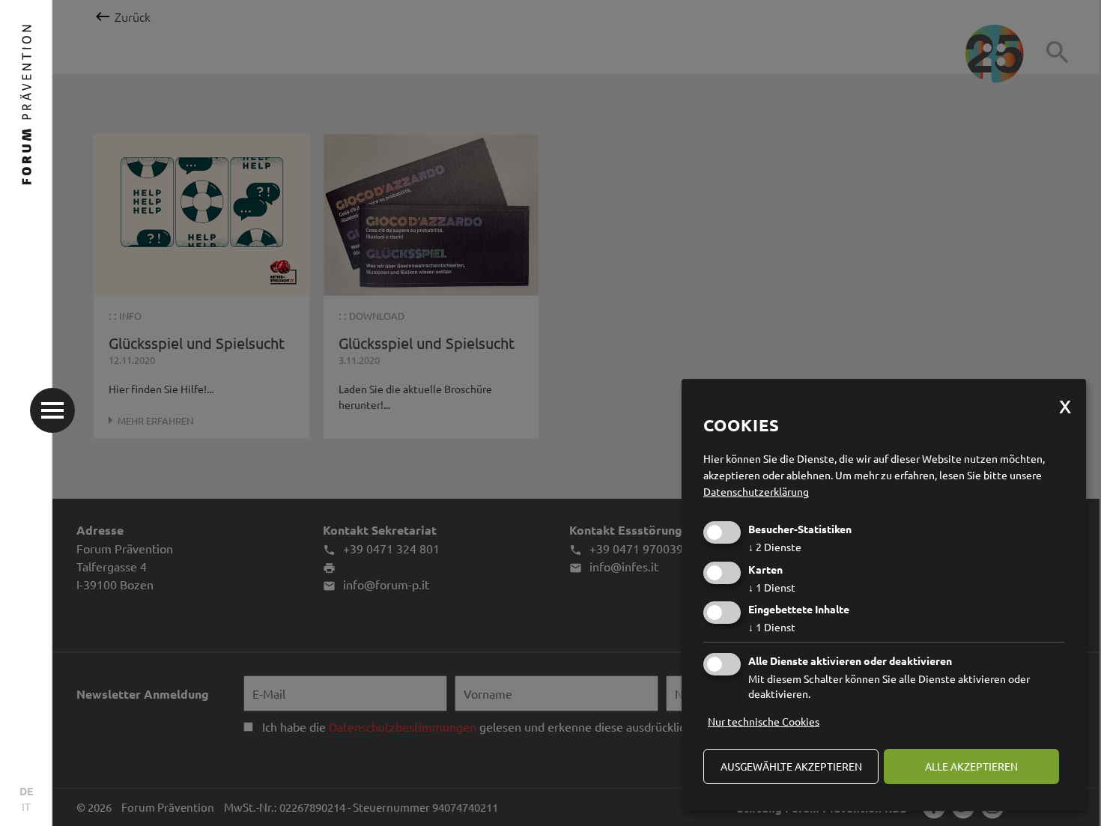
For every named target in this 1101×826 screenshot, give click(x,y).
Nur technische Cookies (763, 721)
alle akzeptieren (971, 766)
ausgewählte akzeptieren (791, 766)
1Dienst (771, 587)
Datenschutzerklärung (756, 491)
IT (26, 806)
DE (26, 791)
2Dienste (774, 546)
